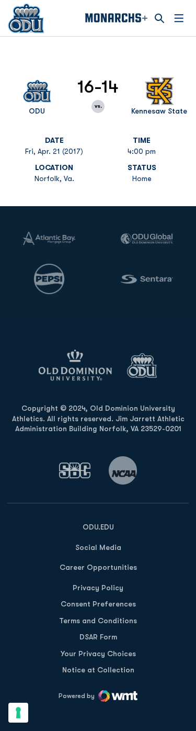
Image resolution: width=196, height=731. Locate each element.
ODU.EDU (98, 526)
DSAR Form (98, 637)
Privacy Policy (98, 587)
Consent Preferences (98, 604)
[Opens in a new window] (74, 470)
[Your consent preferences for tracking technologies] (18, 713)
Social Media (98, 547)
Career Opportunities (98, 567)
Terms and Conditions (98, 620)
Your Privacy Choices (98, 653)
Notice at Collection (98, 670)
